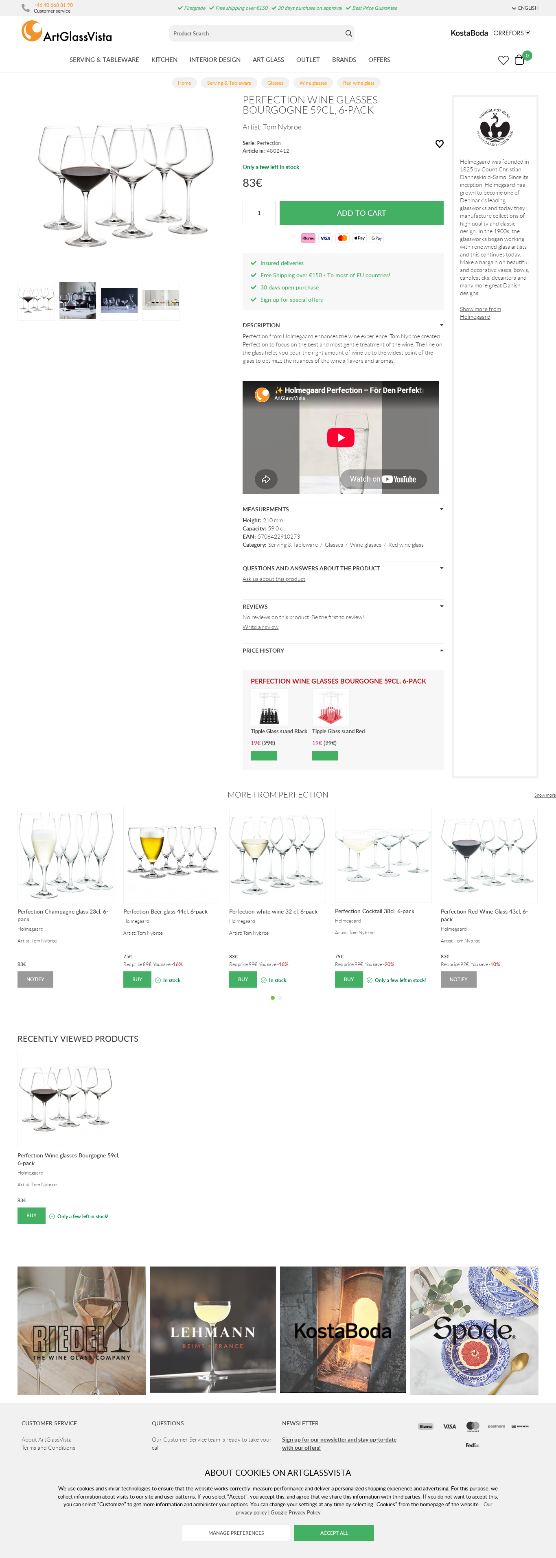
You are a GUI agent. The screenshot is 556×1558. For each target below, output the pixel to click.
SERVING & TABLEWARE (104, 59)
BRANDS (344, 59)
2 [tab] (280, 1004)
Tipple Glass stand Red (338, 731)
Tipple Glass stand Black (279, 731)
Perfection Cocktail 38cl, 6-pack (374, 911)
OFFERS (379, 59)
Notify (35, 979)
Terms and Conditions (48, 1447)
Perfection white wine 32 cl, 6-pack (273, 911)
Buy (137, 979)
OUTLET (308, 59)
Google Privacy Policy (296, 1512)
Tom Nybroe (282, 127)
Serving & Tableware (293, 544)
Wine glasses (365, 544)
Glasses (334, 544)
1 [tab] (273, 1004)
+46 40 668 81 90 (53, 5)
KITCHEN (164, 59)
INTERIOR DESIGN (215, 59)
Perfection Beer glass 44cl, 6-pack (165, 911)
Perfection (269, 143)
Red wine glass (406, 544)
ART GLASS (268, 59)
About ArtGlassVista (47, 1439)
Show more (545, 795)
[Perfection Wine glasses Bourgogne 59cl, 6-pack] (36, 300)
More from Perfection (278, 794)
